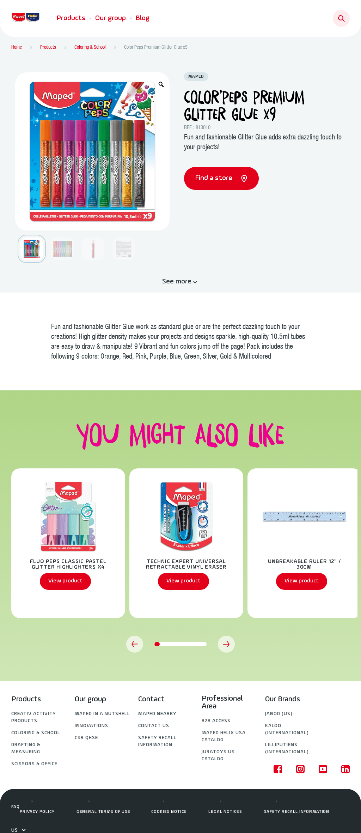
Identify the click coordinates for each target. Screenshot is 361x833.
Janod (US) (279, 714)
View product (65, 581)
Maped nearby (157, 714)
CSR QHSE (86, 738)
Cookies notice (168, 812)
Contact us (153, 726)
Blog (142, 18)
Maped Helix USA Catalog (224, 736)
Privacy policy (37, 812)
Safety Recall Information (157, 741)
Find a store (214, 178)
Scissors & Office (34, 764)
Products (71, 18)
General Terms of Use (103, 812)
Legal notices (225, 812)
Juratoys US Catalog (218, 755)
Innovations (91, 726)
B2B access (216, 721)
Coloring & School (35, 733)
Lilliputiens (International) (287, 748)
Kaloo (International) (287, 729)
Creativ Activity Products (33, 717)
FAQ (15, 807)
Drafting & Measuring (26, 748)
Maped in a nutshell (102, 714)
